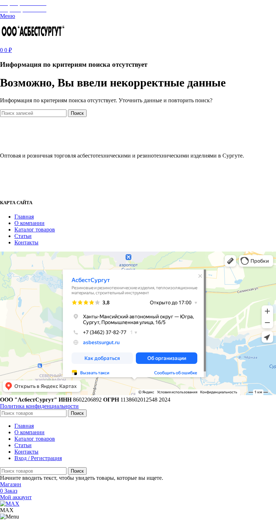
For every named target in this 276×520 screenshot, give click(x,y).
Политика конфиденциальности (39, 406)
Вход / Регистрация (38, 458)
